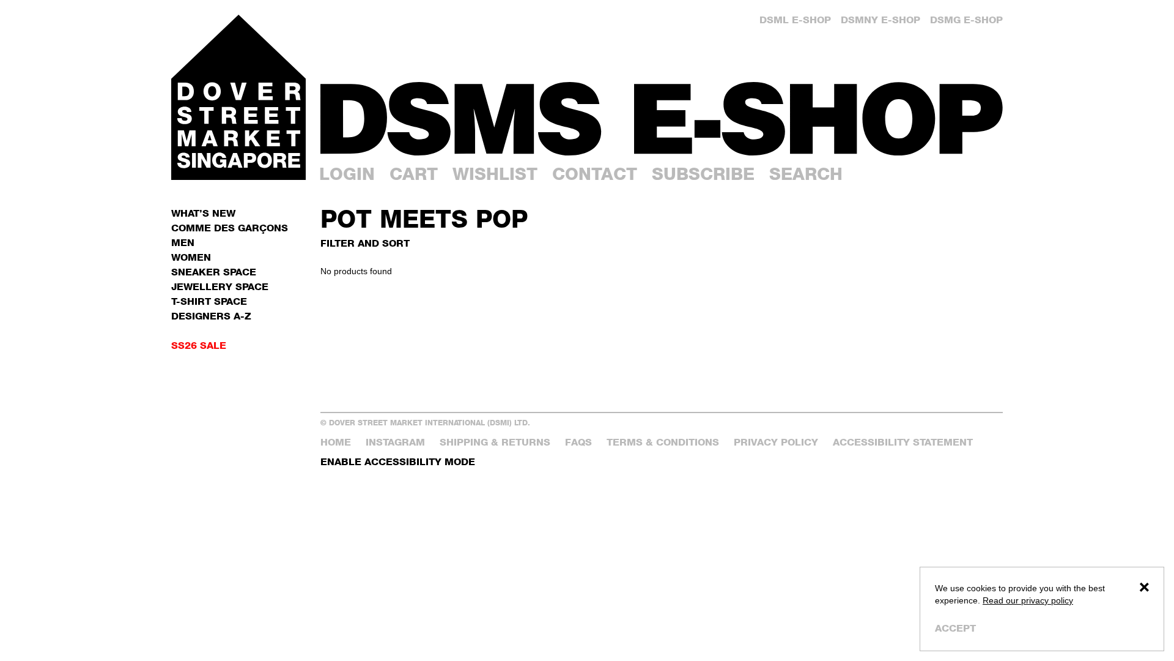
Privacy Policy (776, 442)
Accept (955, 628)
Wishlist (494, 173)
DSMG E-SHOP (966, 20)
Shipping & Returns (495, 442)
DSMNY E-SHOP (880, 20)
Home (335, 442)
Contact (594, 173)
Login (347, 173)
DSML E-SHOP (795, 20)
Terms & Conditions (663, 442)
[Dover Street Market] (238, 97)
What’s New (203, 213)
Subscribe (703, 173)
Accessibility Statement (903, 442)
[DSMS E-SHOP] (661, 118)
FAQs (578, 442)
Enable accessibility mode (397, 462)
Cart (413, 173)
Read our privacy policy (1028, 600)
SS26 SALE (198, 345)
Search (806, 173)
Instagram (395, 442)
